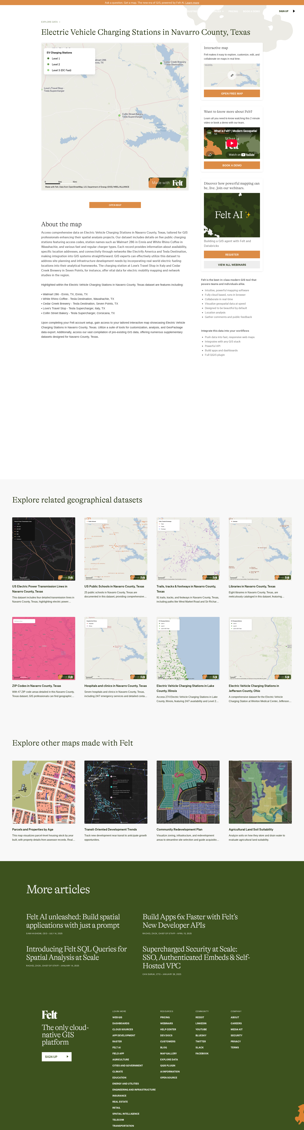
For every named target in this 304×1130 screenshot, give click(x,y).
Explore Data (49, 22)
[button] (172, 11)
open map (115, 205)
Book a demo (232, 165)
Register (232, 254)
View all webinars (232, 264)
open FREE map (232, 93)
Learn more (192, 2)
